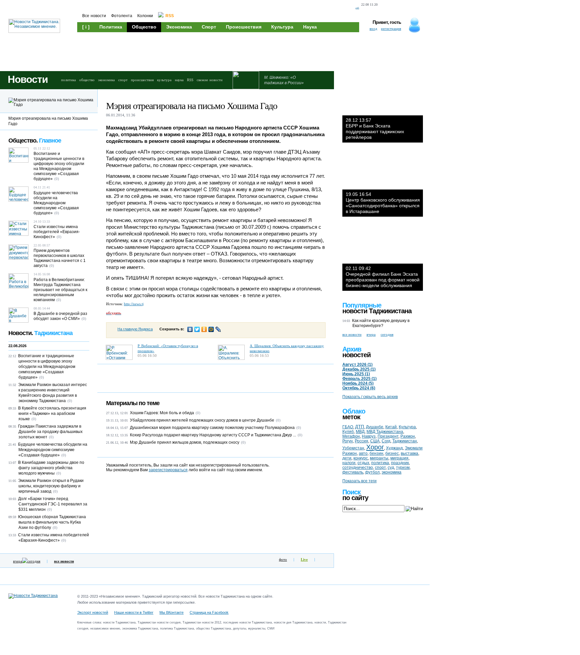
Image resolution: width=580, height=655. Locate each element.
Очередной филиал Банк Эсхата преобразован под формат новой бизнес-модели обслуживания (383, 277)
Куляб (348, 431)
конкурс (360, 458)
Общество (144, 27)
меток (351, 417)
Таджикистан (404, 441)
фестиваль (352, 472)
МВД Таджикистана (385, 431)
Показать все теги (359, 481)
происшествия (142, 80)
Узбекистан (353, 448)
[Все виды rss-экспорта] (421, 8)
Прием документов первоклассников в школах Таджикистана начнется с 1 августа (60, 258)
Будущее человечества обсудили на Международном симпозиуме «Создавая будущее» (56, 202)
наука (179, 80)
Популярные (361, 305)
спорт (123, 80)
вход (373, 28)
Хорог (375, 447)
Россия (361, 441)
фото (283, 559)
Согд (386, 441)
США (375, 441)
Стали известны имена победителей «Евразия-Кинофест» (57, 231)
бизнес (392, 453)
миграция (399, 458)
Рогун (347, 441)
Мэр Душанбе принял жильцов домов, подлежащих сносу (184, 442)
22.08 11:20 (369, 4)
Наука (310, 27)
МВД (360, 431)
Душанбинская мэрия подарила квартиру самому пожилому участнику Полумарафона (212, 427)
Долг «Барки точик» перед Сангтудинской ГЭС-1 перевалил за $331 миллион (52, 504)
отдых (363, 462)
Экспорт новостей (92, 612)
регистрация (391, 28)
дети (346, 458)
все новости (351, 334)
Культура (282, 27)
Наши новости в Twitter (133, 612)
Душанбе (374, 427)
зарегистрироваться (168, 470)
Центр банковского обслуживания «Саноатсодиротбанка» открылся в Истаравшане (383, 203)
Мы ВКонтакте (171, 612)
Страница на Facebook (209, 612)
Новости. (40, 333)
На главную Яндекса (135, 329)
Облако (353, 411)
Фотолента (121, 15)
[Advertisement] (205, 51)
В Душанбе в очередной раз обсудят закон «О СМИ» (60, 316)
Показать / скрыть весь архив (370, 396)
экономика (106, 80)
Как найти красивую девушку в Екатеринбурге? (380, 323)
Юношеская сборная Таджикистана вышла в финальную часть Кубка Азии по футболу (52, 522)
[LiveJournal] (218, 329)
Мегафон (351, 436)
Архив (351, 349)
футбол (372, 472)
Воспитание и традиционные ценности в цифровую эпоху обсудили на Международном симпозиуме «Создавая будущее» (59, 166)
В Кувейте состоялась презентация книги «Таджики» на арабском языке (52, 413)
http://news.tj (134, 304)
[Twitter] (197, 329)
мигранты (379, 458)
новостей (356, 355)
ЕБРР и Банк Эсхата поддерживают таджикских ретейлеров (375, 128)
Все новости (94, 15)
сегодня (34, 561)
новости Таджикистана (377, 311)
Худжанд (394, 448)
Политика (110, 27)
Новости (28, 79)
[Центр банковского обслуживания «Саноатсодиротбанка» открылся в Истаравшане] (382, 169)
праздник (400, 462)
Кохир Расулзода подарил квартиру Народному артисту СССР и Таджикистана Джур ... (213, 435)
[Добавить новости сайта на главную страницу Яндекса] (385, 8)
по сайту (355, 497)
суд (391, 467)
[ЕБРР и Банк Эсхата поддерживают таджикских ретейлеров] (382, 95)
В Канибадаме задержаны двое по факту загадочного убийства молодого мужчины (51, 468)
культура (164, 80)
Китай (391, 427)
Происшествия (243, 27)
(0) (198, 413)
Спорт (209, 27)
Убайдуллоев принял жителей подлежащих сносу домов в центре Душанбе (202, 420)
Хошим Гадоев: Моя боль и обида (162, 413)
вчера (17, 561)
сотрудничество (357, 467)
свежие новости (210, 80)
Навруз (369, 436)
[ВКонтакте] (190, 329)
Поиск (351, 492)
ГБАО (347, 427)
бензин (376, 453)
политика (68, 80)
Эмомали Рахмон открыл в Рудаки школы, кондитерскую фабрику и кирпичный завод (51, 486)
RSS (190, 80)
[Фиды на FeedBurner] (409, 8)
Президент (388, 436)
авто (363, 453)
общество (87, 80)
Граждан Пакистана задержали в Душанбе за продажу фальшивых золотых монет (50, 431)
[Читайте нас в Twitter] (398, 8)
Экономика (179, 27)
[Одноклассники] (204, 329)
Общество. (34, 140)
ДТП (359, 426)
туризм (402, 467)
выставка (409, 453)
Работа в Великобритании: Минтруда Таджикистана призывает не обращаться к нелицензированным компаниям (60, 289)
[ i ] (86, 27)
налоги (348, 462)
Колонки (145, 15)
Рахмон (407, 436)
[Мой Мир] (211, 329)
